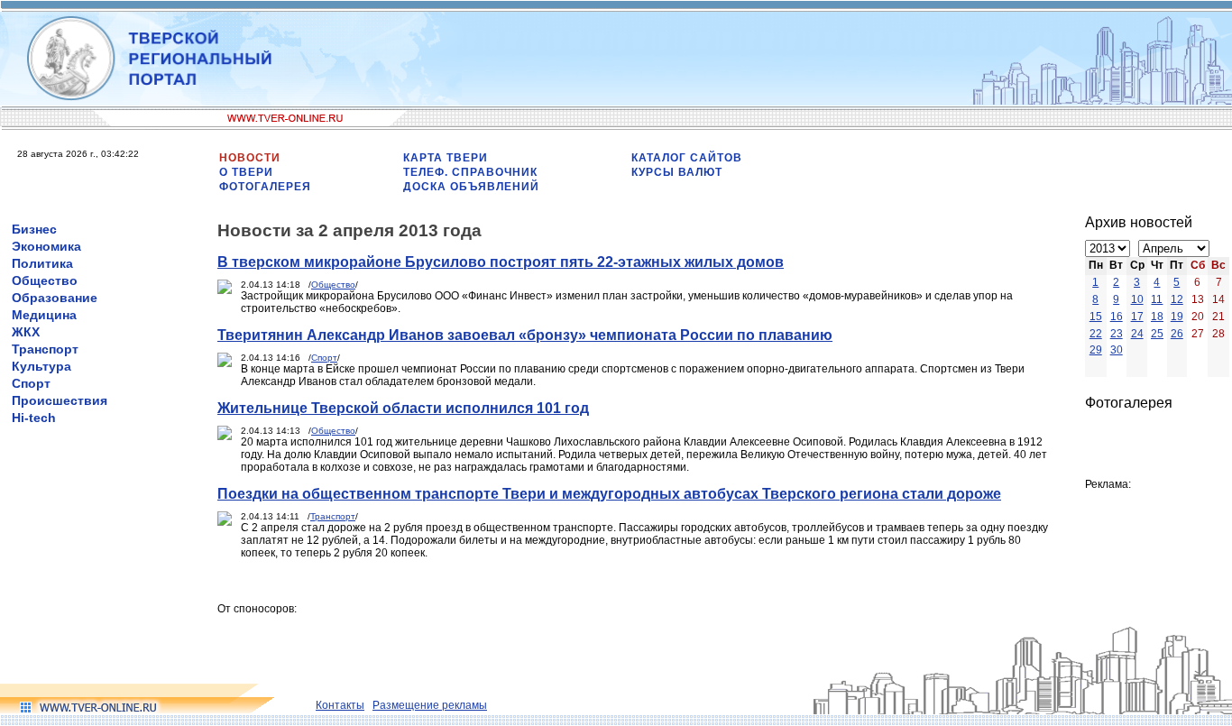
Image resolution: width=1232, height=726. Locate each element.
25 (1157, 333)
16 (1116, 316)
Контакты (340, 705)
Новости (249, 158)
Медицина (44, 315)
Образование (54, 297)
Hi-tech (34, 417)
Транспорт (45, 349)
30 (1116, 350)
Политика (42, 263)
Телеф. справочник (470, 172)
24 (1137, 333)
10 (1137, 299)
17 (1137, 316)
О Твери (246, 172)
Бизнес (34, 229)
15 (1095, 316)
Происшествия (59, 400)
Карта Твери (445, 158)
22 (1095, 333)
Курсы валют (676, 172)
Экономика (46, 246)
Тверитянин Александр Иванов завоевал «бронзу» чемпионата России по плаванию (524, 335)
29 (1095, 350)
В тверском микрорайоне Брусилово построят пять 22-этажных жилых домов (500, 262)
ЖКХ (26, 332)
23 (1116, 333)
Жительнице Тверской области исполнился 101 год (403, 408)
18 (1157, 316)
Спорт (31, 383)
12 (1177, 299)
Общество (45, 280)
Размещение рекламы (429, 705)
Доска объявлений (471, 186)
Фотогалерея (265, 186)
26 (1177, 333)
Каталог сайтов (686, 158)
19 (1177, 316)
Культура (41, 366)
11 (1157, 299)
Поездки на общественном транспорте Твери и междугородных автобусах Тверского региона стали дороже (609, 493)
